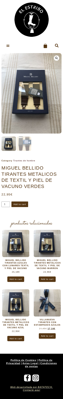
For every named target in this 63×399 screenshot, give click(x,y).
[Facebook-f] (27, 378)
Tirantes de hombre (24, 160)
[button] (7, 45)
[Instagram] (35, 378)
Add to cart (19, 204)
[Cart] (45, 45)
